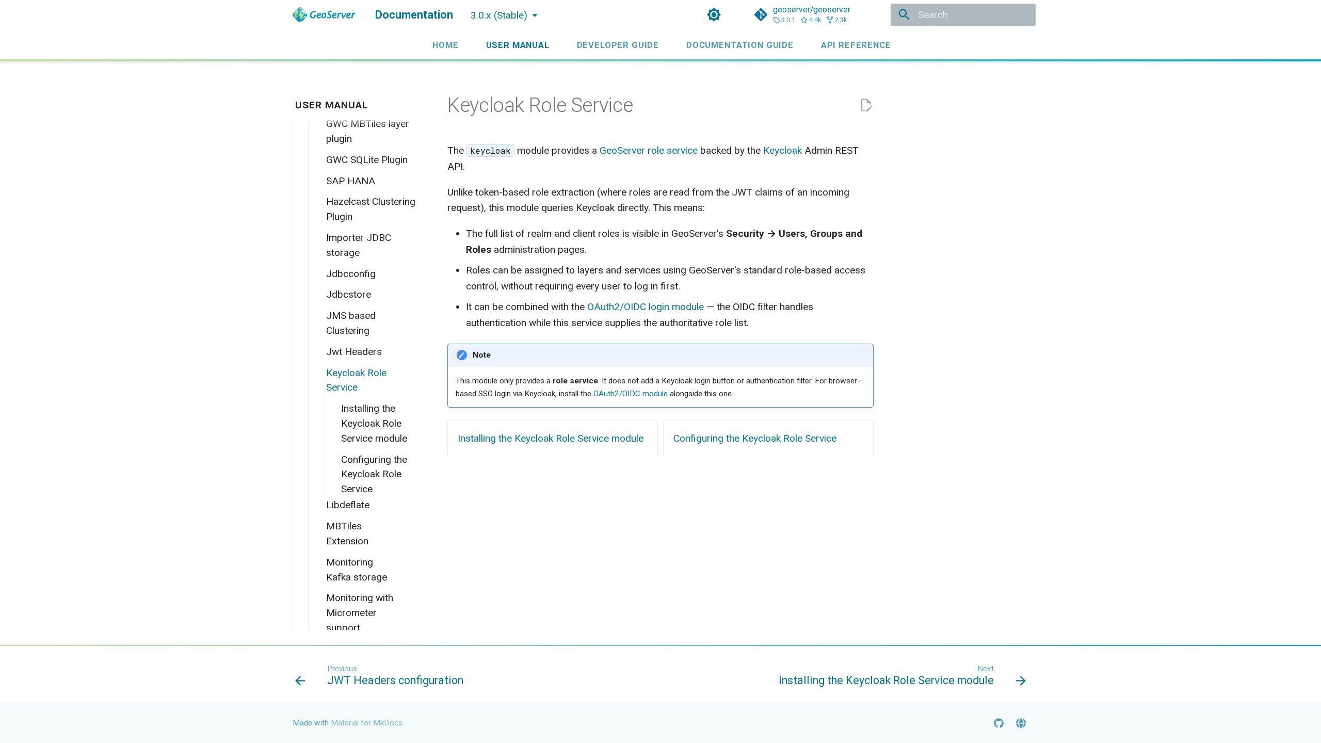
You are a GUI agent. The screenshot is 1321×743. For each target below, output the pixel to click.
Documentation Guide (740, 45)
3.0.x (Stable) (499, 15)
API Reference (856, 45)
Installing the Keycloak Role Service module (550, 438)
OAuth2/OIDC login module (645, 307)
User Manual (517, 45)
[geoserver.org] (1020, 723)
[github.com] (998, 723)
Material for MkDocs (366, 723)
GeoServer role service (649, 150)
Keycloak (782, 150)
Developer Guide (617, 45)
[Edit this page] (866, 106)
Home (445, 45)
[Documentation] (324, 15)
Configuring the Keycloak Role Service (754, 438)
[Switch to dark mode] (713, 15)
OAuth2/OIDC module (630, 393)
